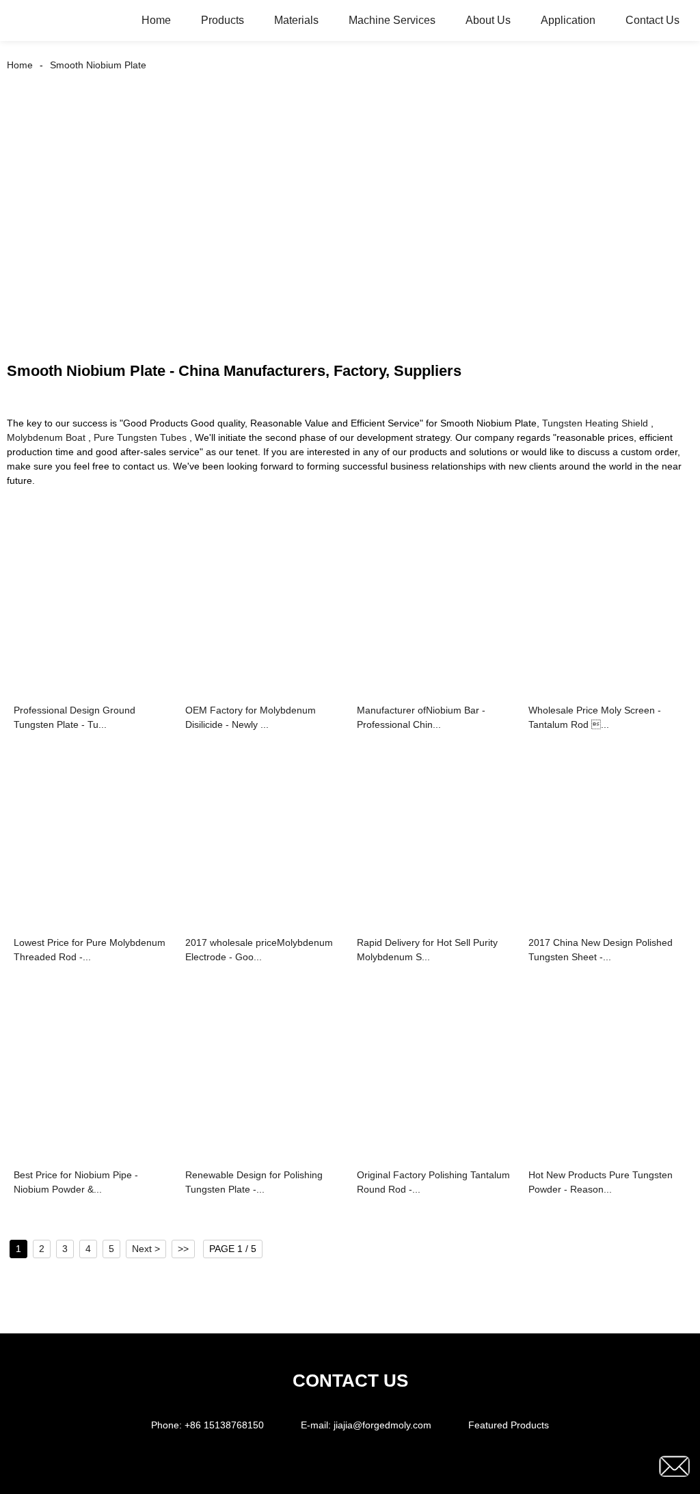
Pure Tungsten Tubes (140, 437)
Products (222, 20)
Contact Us (652, 20)
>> (183, 1248)
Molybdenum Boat (46, 437)
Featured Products (508, 1425)
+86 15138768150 (224, 1425)
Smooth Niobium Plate (98, 64)
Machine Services (392, 20)
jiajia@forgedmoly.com (382, 1425)
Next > (146, 1248)
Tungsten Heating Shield (595, 423)
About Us (488, 20)
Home (156, 20)
